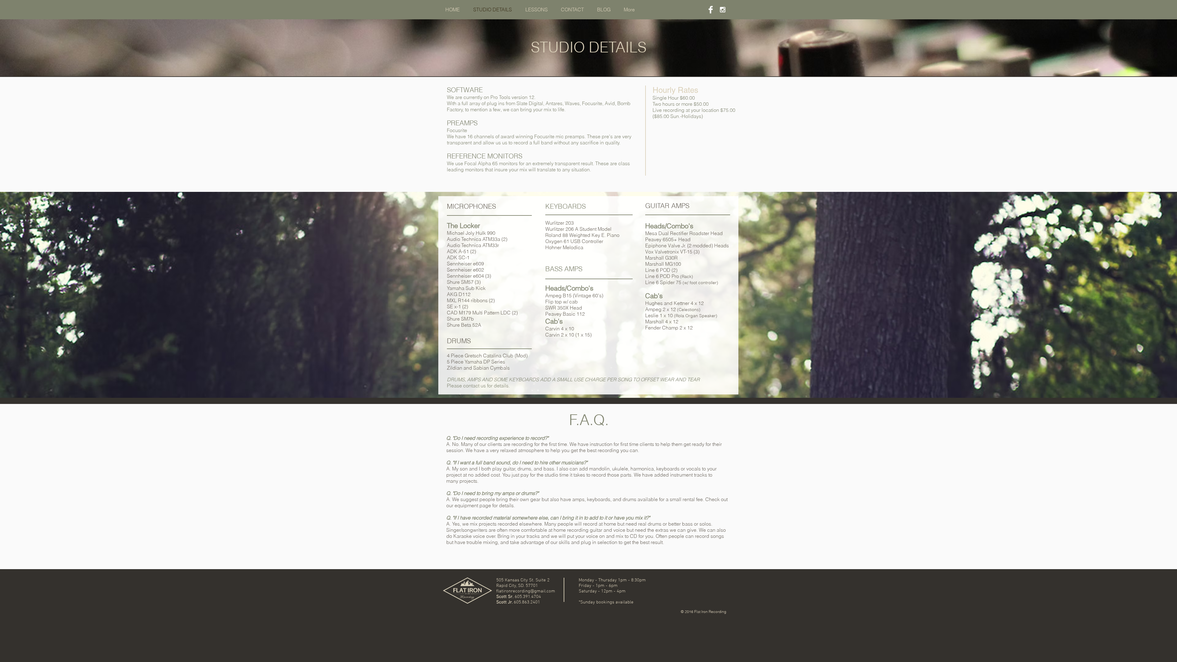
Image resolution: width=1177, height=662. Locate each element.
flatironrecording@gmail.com (525, 591)
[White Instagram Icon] (722, 9)
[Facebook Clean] (710, 9)
